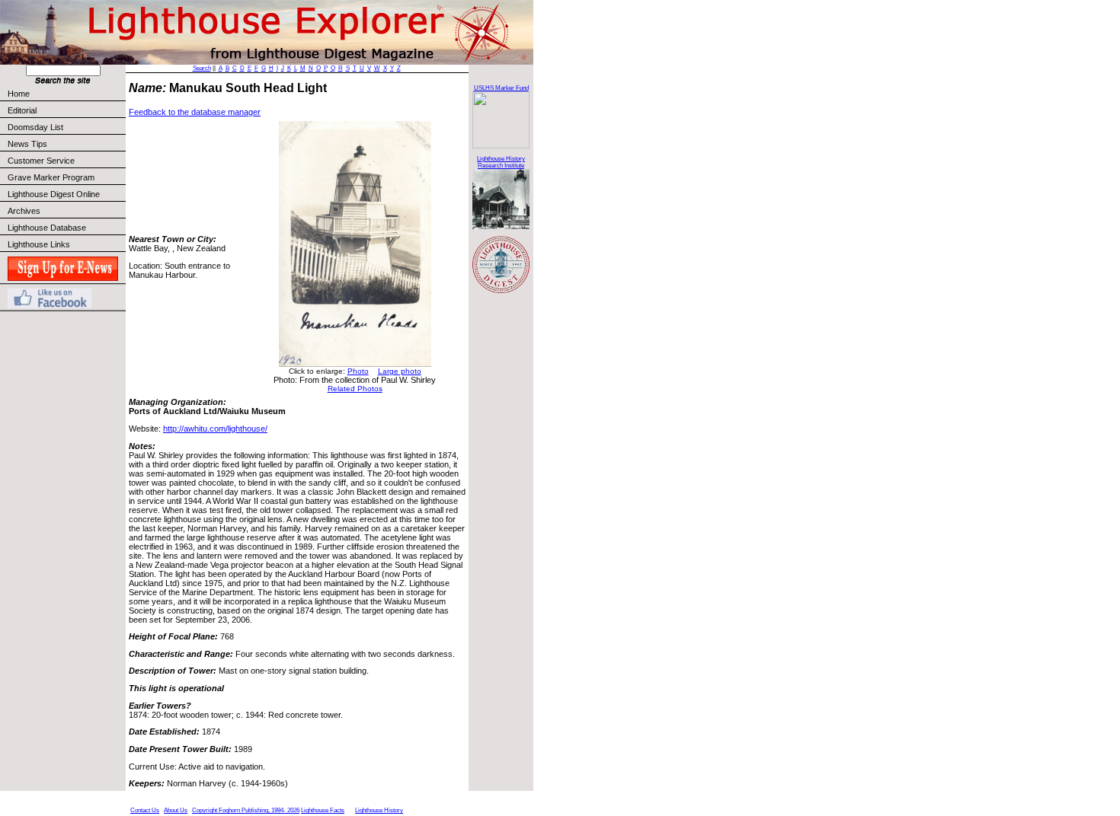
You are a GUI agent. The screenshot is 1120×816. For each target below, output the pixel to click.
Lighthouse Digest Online (54, 194)
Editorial (22, 110)
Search (202, 68)
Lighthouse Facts (322, 810)
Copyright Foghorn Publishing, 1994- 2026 (245, 810)
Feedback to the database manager (195, 111)
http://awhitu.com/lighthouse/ (215, 428)
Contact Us (144, 810)
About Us (175, 810)
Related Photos (355, 388)
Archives (24, 210)
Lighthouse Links (39, 244)
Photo (358, 371)
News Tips (27, 143)
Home (19, 93)
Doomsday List (35, 127)
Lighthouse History (379, 810)
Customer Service (41, 160)
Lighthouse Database (47, 227)
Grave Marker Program (51, 177)
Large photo (399, 371)
